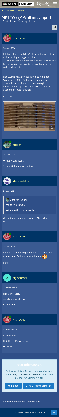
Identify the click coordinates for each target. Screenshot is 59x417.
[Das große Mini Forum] (17, 4)
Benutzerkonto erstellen (38, 385)
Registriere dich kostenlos (27, 374)
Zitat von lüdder (18, 199)
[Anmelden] (47, 4)
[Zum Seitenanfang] (54, 412)
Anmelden (13, 385)
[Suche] (39, 4)
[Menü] (55, 4)
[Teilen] (54, 27)
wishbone (10, 21)
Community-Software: (29, 412)
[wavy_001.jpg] (29, 116)
